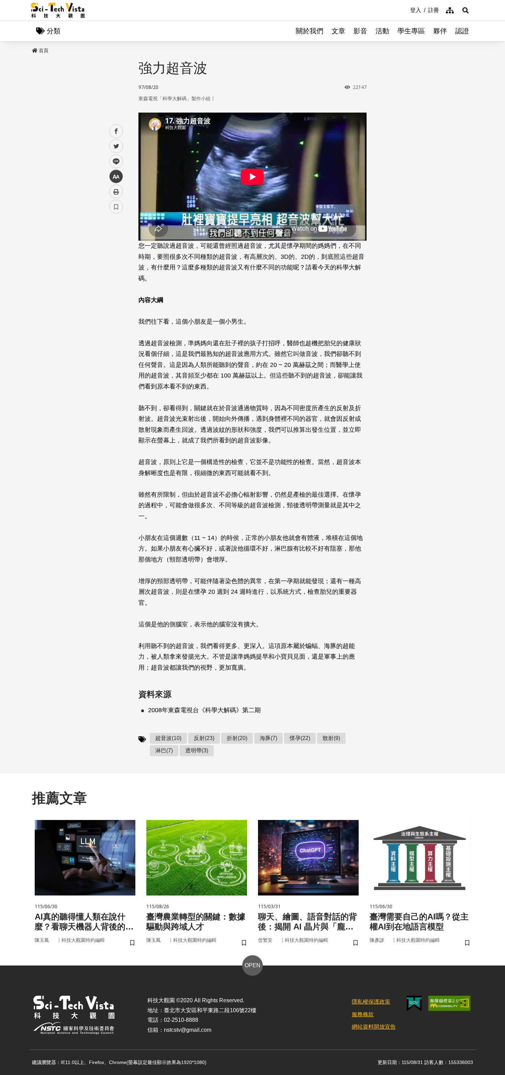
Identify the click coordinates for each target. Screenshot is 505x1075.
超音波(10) (168, 738)
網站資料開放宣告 (374, 1027)
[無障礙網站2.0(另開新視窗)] (449, 1003)
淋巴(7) (164, 750)
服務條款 (363, 1014)
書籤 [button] (116, 206)
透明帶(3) (196, 750)
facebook (116, 131)
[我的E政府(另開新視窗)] (414, 1003)
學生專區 (411, 31)
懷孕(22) (300, 738)
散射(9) (331, 738)
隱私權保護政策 (371, 1002)
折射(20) (237, 738)
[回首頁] (58, 10)
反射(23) (204, 738)
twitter (116, 146)
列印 (116, 191)
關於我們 (309, 31)
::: (405, 9)
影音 (360, 31)
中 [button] (116, 177)
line (114, 161)
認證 (462, 31)
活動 (382, 31)
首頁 (43, 50)
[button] (465, 10)
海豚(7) (268, 738)
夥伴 (440, 31)
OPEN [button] (252, 965)
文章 (338, 31)
